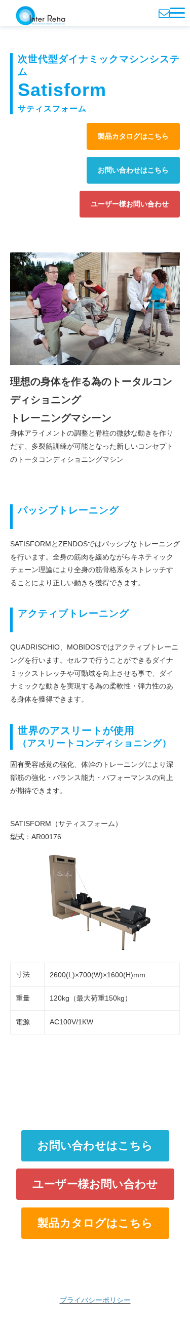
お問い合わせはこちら (133, 170)
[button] (177, 13)
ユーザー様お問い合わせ (130, 204)
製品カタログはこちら (133, 136)
